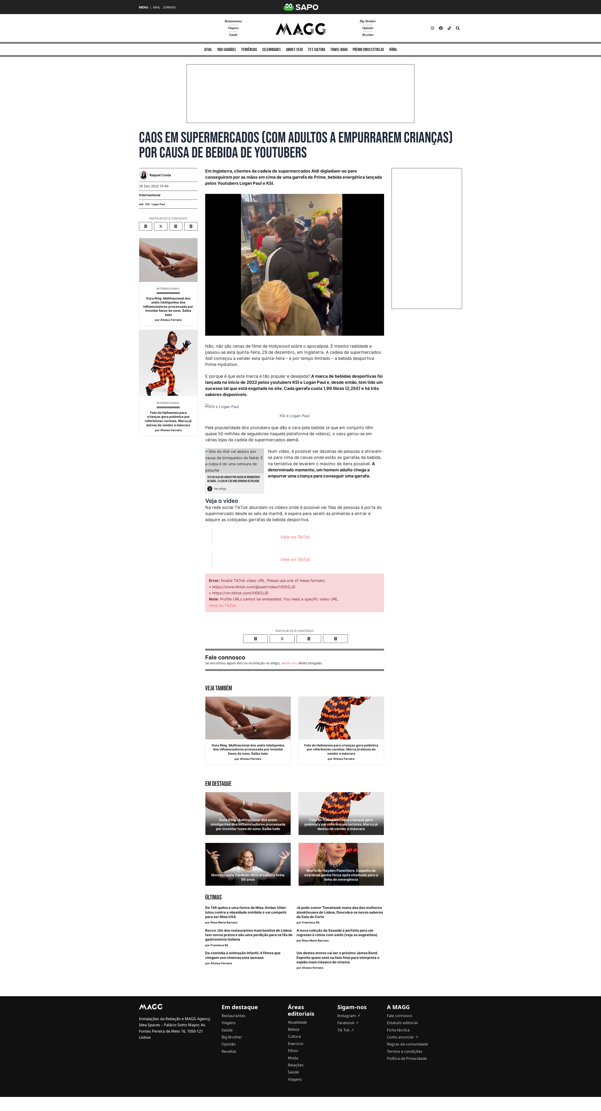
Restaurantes (233, 21)
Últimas (213, 897)
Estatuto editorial (402, 1022)
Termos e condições (404, 1051)
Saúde (233, 35)
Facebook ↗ (347, 1022)
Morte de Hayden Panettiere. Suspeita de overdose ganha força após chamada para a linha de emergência (341, 875)
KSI (148, 204)
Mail (156, 7)
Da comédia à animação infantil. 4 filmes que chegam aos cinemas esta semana (243, 955)
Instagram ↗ (348, 1015)
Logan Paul (158, 204)
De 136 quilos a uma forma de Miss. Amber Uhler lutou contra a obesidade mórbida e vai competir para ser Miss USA (246, 912)
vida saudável (226, 49)
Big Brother (368, 21)
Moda (293, 1058)
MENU (143, 7)
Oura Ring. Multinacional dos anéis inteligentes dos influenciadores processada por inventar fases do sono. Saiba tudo (168, 306)
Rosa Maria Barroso (224, 922)
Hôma (393, 49)
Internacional (149, 195)
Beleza (293, 1029)
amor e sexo (294, 49)
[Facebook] (441, 28)
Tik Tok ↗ (345, 1030)
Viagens (233, 28)
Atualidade (297, 1022)
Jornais (169, 7)
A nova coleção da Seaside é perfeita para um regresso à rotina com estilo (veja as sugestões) (337, 932)
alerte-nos (289, 663)
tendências (249, 49)
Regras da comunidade (407, 1044)
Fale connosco (399, 1015)
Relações (296, 1065)
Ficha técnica (398, 1030)
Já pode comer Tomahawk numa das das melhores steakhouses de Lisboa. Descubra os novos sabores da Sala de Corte (340, 912)
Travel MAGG (339, 49)
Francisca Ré (311, 922)
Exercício (296, 1043)
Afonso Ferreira (171, 320)
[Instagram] (432, 28)
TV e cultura (316, 49)
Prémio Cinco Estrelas (368, 49)
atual (208, 49)
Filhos (293, 1050)
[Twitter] (449, 28)
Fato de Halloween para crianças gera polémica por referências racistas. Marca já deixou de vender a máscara (168, 419)
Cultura (294, 1036)
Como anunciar (402, 1037)
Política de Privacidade (407, 1058)
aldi (141, 204)
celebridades (271, 49)
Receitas (367, 35)
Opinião (367, 28)
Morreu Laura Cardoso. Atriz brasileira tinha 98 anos (248, 877)
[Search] (458, 28)
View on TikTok (295, 536)
